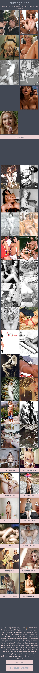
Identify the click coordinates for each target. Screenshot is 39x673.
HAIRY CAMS (19, 662)
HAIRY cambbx (19, 137)
